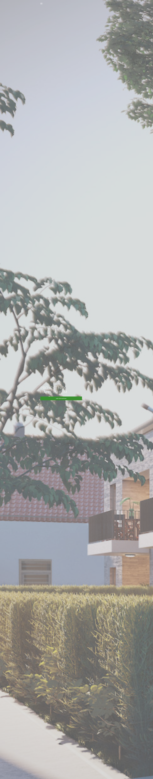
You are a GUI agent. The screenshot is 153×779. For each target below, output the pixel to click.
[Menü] (41, 3)
